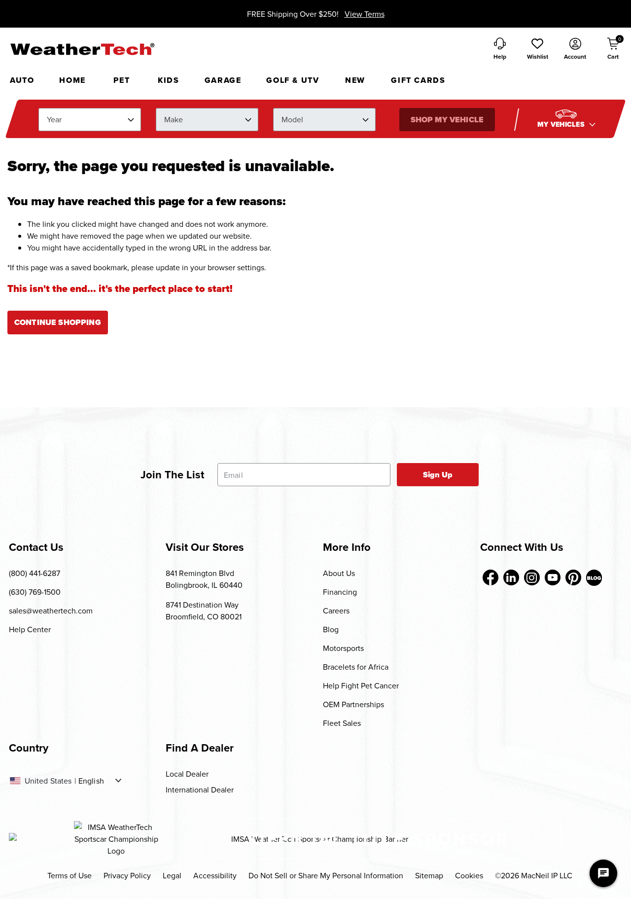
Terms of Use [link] (69, 875)
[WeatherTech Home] (82, 48)
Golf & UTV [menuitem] (292, 80)
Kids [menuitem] (168, 80)
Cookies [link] (469, 875)
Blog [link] (331, 629)
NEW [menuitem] (355, 80)
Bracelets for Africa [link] (355, 666)
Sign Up (438, 474)
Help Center (30, 629)
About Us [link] (339, 573)
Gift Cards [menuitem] (418, 80)
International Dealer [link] (200, 789)
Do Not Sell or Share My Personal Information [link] (325, 875)
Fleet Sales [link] (342, 723)
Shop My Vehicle (446, 119)
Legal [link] (172, 875)
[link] (490, 577)
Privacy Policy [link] (127, 875)
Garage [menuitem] (223, 80)
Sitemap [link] (429, 875)
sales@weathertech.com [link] (51, 610)
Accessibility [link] (215, 875)
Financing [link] (340, 591)
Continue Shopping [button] (57, 322)
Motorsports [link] (343, 648)
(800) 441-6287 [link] (34, 573)
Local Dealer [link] (187, 773)
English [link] (91, 781)
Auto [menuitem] (22, 80)
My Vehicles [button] (562, 124)
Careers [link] (336, 610)
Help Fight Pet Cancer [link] (361, 685)
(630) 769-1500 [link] (35, 591)
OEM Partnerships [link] (353, 704)
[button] (537, 49)
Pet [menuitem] (121, 80)
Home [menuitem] (72, 80)
